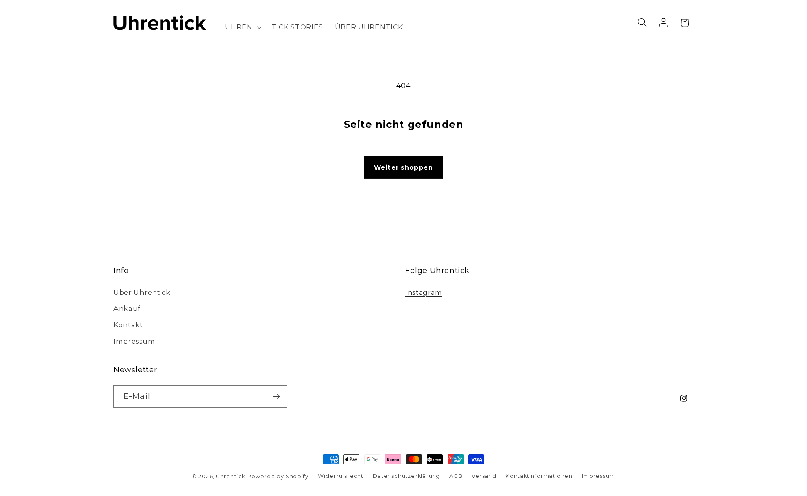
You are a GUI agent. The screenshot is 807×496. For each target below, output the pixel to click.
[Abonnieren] (276, 396)
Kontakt (128, 325)
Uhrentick (230, 476)
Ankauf (127, 308)
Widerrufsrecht (341, 476)
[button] (242, 27)
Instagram (423, 293)
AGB (455, 476)
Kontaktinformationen (539, 476)
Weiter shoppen (403, 167)
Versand (484, 476)
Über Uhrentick (142, 292)
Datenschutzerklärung (406, 476)
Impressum (134, 341)
